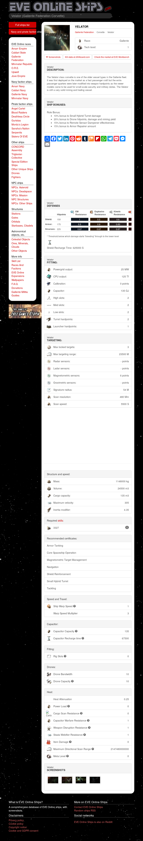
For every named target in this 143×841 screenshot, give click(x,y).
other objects (19, 250)
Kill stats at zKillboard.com (77, 56)
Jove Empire (18, 76)
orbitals (16, 221)
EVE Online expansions (18, 274)
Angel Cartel (18, 108)
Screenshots (54, 56)
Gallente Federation (18, 58)
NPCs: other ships (22, 203)
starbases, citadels (22, 225)
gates (15, 217)
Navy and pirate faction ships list (23, 31)
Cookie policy (16, 823)
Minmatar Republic (22, 64)
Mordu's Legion (20, 124)
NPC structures (20, 199)
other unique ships (22, 169)
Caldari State (19, 52)
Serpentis (17, 132)
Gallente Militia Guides (20, 293)
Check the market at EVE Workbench (111, 56)
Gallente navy (19, 94)
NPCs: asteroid (20, 187)
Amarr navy (18, 86)
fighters (16, 177)
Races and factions (18, 266)
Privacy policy (16, 820)
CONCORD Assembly (18, 148)
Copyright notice (18, 827)
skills (60, 520)
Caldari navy (19, 90)
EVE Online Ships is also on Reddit (93, 822)
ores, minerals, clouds (20, 244)
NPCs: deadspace (22, 191)
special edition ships (20, 163)
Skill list (16, 261)
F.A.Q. (15, 284)
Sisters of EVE (20, 136)
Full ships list (22, 25)
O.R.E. (15, 68)
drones (16, 173)
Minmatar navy (20, 98)
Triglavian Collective (17, 155)
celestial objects (21, 239)
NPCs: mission (20, 195)
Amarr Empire (19, 48)
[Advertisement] (88, 171)
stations (16, 213)
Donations (17, 288)
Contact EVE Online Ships (88, 807)
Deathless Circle (20, 116)
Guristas (16, 120)
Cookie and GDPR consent (23, 830)
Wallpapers (18, 280)
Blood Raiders (19, 112)
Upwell (15, 72)
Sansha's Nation (20, 128)
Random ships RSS (85, 810)
